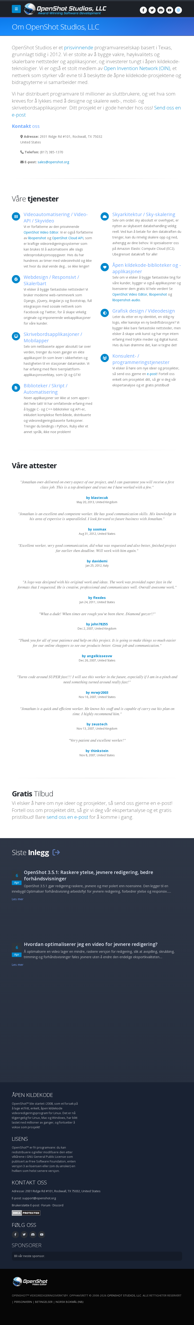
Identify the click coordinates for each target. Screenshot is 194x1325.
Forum (45, 1205)
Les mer (17, 899)
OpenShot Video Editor (41, 232)
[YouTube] (169, 10)
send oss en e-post (67, 817)
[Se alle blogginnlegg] (56, 852)
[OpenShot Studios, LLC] (64, 8)
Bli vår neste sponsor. (29, 1256)
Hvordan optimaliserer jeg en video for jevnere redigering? (91, 944)
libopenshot (37, 238)
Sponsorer (26, 1245)
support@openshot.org (39, 1198)
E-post (34, 1205)
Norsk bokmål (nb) (69, 1302)
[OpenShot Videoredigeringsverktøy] (30, 1281)
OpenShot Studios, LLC (124, 1295)
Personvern (23, 1302)
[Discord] (160, 10)
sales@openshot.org (53, 162)
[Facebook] (143, 10)
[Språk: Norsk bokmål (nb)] (178, 10)
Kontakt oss (29, 1182)
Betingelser (44, 1302)
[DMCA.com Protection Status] (26, 1213)
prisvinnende (78, 47)
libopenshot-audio (126, 300)
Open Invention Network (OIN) (137, 68)
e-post (152, 374)
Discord (58, 1205)
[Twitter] (152, 10)
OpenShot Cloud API (67, 238)
